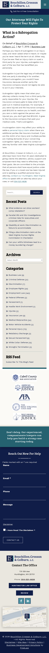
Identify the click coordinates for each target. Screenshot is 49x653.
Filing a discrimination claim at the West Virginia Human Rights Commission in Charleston (25, 235)
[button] (45, 4)
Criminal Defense (16, 279)
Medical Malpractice (18, 320)
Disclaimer (8, 524)
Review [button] (24, 593)
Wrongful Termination (19, 347)
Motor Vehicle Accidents (20, 324)
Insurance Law (15, 315)
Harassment (14, 302)
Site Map (22, 642)
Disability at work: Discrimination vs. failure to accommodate (25, 226)
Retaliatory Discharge (18, 333)
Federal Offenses (16, 297)
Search (36, 192)
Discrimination (15, 284)
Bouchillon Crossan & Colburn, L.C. (28, 636)
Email (7, 478)
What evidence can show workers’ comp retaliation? (24, 209)
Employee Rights (16, 288)
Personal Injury (15, 329)
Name (6, 465)
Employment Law (17, 293)
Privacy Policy (36, 642)
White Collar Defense (18, 342)
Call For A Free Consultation (26, 11)
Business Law (38, 46)
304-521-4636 (20, 181)
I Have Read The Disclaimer (21, 530)
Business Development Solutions (23, 645)
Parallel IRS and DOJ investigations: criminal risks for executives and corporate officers (25, 218)
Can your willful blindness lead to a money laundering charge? (25, 243)
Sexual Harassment (18, 338)
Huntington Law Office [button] (24, 585)
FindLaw (24, 648)
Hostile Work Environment (21, 306)
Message (8, 504)
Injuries (12, 311)
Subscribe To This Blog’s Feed (19, 362)
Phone (6, 491)
